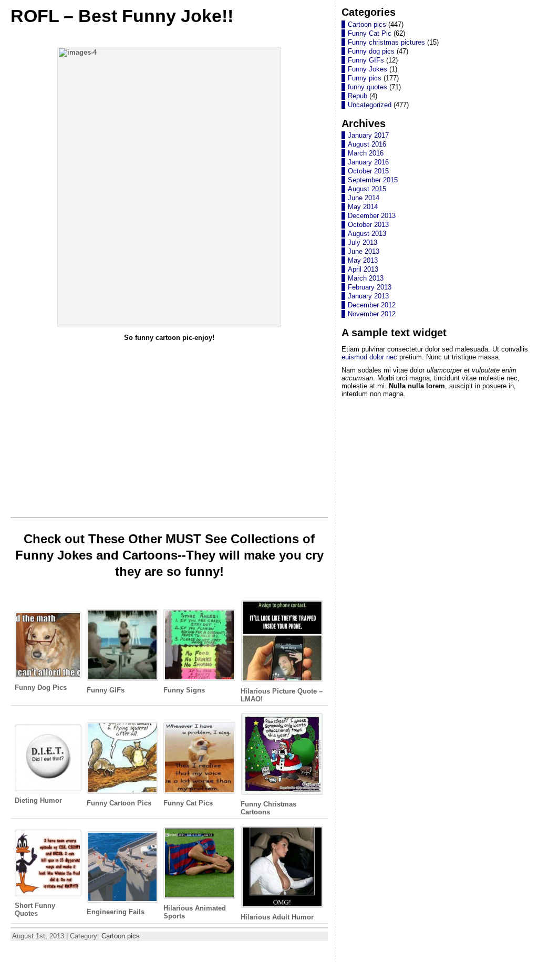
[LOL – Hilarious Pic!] (169, 187)
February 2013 (369, 287)
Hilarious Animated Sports (194, 912)
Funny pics (364, 78)
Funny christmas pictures (386, 42)
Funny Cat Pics (188, 803)
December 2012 (372, 305)
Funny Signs (184, 690)
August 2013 (367, 233)
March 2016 (366, 153)
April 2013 (363, 269)
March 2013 (366, 278)
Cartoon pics (120, 936)
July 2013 (362, 242)
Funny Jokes (367, 69)
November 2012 (372, 314)
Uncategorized (369, 105)
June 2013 (363, 251)
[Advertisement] (169, 421)
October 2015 (368, 171)
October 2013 (368, 225)
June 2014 (363, 198)
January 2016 (368, 162)
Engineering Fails (115, 912)
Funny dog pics (371, 51)
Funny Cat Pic (369, 33)
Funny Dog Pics (41, 687)
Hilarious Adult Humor (277, 917)
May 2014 (363, 207)
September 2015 (373, 180)
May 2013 (363, 260)
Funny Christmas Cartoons (268, 808)
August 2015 (367, 189)
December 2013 (372, 216)
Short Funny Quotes (35, 909)
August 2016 (367, 144)
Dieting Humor (38, 800)
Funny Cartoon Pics (119, 803)
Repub (357, 96)
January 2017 (368, 135)
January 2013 (368, 296)
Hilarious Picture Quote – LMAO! (282, 695)
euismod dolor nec (369, 357)
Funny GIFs (106, 690)
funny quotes (367, 87)
